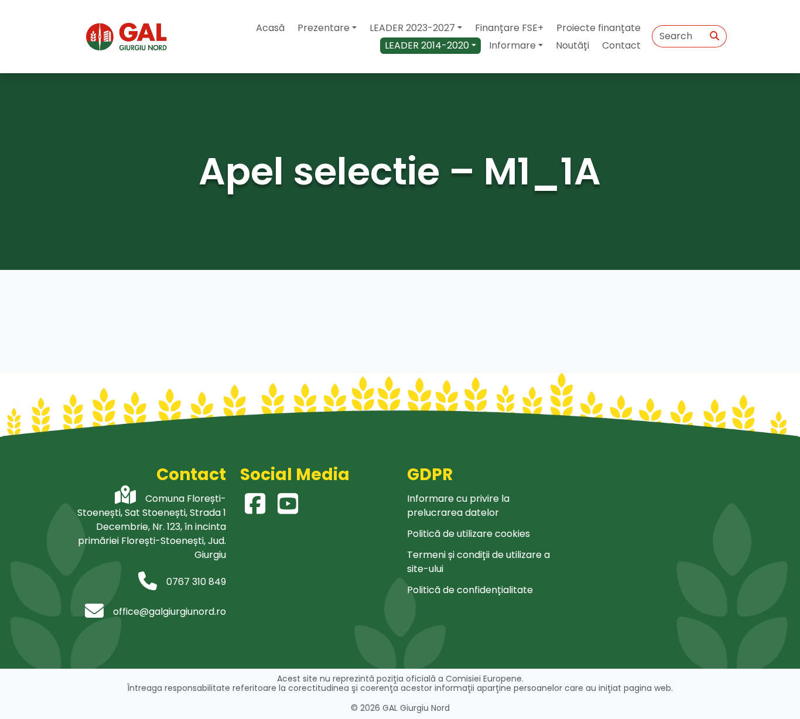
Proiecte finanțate (598, 28)
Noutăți (572, 45)
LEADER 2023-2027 (412, 28)
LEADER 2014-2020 (427, 45)
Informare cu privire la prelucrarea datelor (458, 505)
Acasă (270, 28)
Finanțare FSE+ (509, 28)
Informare (512, 45)
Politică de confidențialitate (470, 590)
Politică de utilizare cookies (468, 533)
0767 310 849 (196, 581)
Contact (621, 45)
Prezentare (324, 28)
